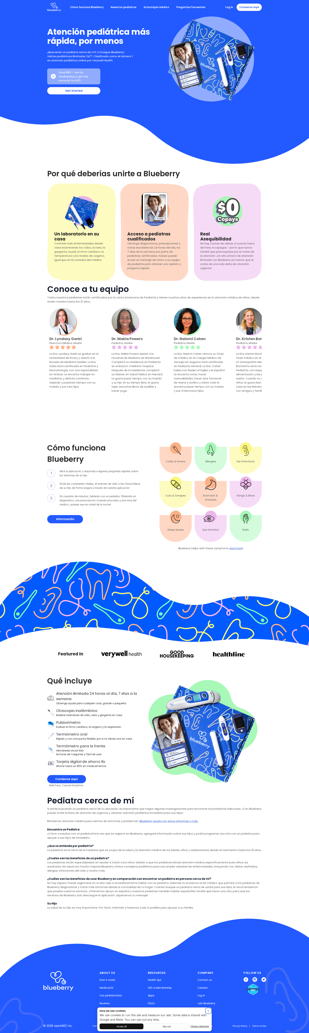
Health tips (154, 980)
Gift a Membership (160, 988)
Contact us (205, 980)
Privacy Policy (240, 1025)
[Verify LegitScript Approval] (250, 990)
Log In (229, 7)
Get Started (73, 91)
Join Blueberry (206, 1003)
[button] (54, 363)
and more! (236, 548)
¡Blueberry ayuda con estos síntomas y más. (168, 821)
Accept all (122, 1026)
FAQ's (151, 1003)
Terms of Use (259, 1025)
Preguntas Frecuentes (190, 7)
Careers (203, 988)
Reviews (105, 1003)
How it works (107, 980)
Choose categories (199, 1026)
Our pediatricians (111, 995)
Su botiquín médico (156, 7)
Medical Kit (106, 988)
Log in (201, 995)
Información (65, 519)
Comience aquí (249, 7)
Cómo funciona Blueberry (87, 7)
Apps (151, 995)
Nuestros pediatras (123, 7)
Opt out (167, 1026)
